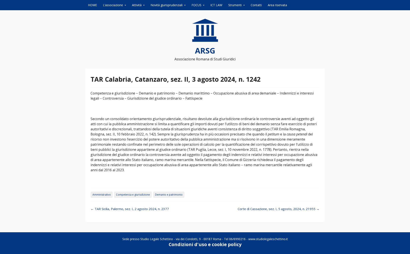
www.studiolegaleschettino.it (268, 239)
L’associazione (113, 5)
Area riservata (277, 5)
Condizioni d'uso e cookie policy (205, 244)
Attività (137, 5)
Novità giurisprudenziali (167, 5)
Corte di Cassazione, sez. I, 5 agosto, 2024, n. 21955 (278, 209)
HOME (92, 5)
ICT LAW (216, 5)
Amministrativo (101, 194)
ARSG (205, 50)
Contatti (256, 5)
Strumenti (235, 5)
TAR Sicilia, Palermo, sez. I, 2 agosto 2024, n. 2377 (130, 209)
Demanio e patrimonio (169, 194)
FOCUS (196, 5)
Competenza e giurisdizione (133, 194)
